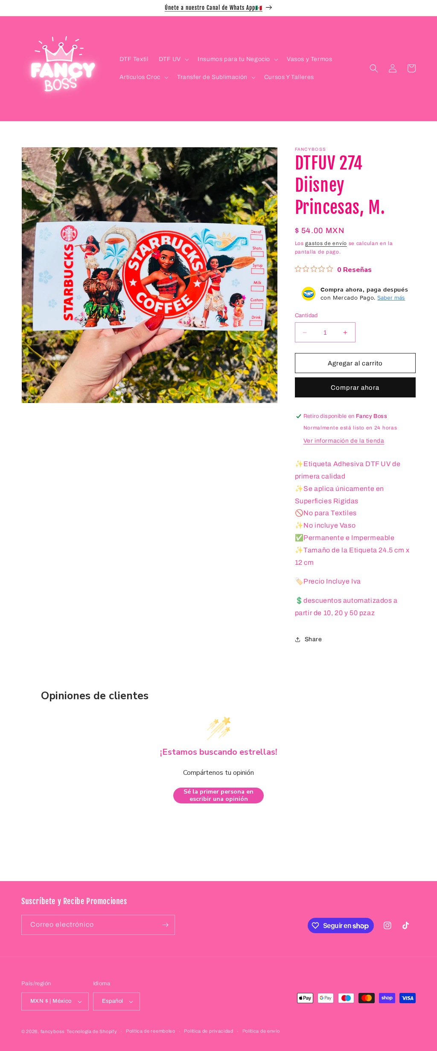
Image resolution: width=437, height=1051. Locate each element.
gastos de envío (326, 243)
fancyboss (53, 1031)
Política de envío (261, 1030)
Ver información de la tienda (344, 441)
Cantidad (306, 315)
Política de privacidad (208, 1030)
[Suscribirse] (165, 925)
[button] (173, 59)
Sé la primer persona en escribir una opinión (218, 795)
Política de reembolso (150, 1030)
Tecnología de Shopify (92, 1031)
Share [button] (313, 639)
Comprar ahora (355, 387)
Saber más (391, 297)
